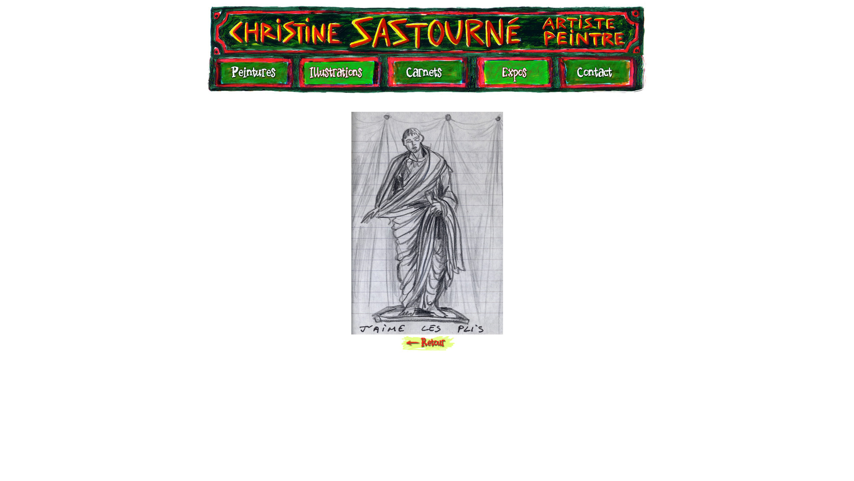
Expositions (512, 76)
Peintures (252, 76)
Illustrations (338, 76)
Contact (594, 76)
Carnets (427, 76)
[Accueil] (427, 27)
